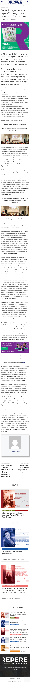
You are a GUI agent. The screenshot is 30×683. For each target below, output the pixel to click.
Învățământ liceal (15, 651)
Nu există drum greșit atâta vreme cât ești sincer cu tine (18, 638)
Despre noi (12, 678)
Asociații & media (7, 510)
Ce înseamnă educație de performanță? (12, 553)
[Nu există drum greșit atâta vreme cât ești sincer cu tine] (5, 640)
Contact (18, 678)
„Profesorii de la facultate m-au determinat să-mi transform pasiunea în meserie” (23, 469)
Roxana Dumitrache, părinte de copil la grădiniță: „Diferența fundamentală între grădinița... (14, 590)
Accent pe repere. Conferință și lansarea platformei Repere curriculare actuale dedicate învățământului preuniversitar (7, 471)
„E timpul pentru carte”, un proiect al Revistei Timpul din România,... (13, 515)
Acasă (2, 6)
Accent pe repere (7, 549)
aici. (23, 219)
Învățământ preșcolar (9, 585)
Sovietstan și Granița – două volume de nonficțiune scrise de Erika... (19, 647)
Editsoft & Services (17, 681)
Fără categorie (7, 6)
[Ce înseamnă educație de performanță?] (15, 537)
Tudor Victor (5, 19)
